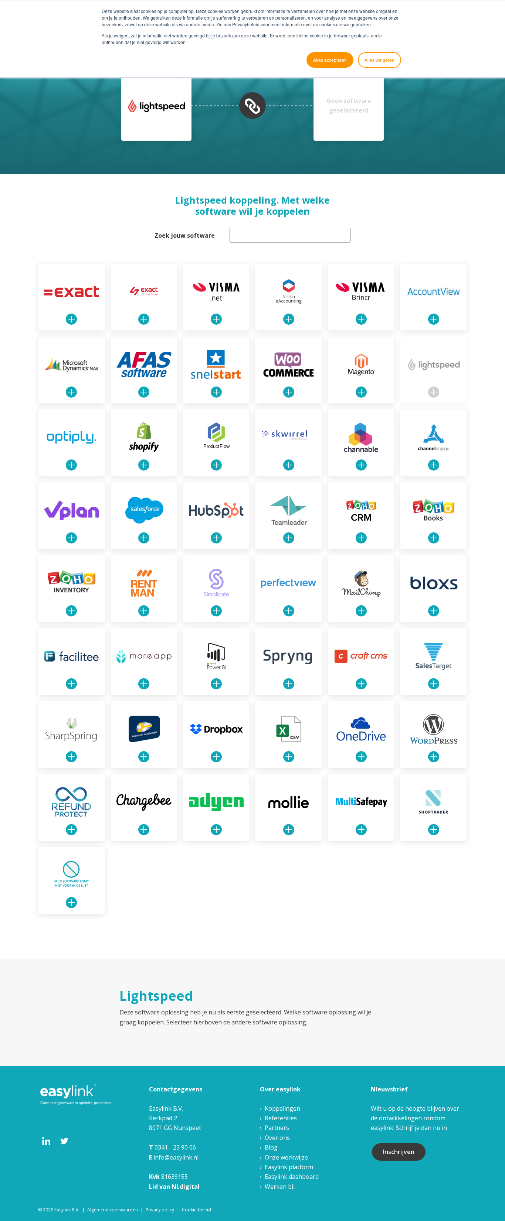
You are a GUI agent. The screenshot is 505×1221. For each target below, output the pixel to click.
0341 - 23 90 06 (175, 1147)
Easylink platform (289, 1167)
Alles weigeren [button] (379, 60)
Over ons (277, 1138)
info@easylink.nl (176, 1157)
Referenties (281, 1118)
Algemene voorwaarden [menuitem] (112, 1210)
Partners (277, 1128)
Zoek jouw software (185, 235)
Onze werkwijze (286, 1157)
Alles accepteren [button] (330, 60)
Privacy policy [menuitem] (160, 1210)
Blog (271, 1147)
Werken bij (280, 1186)
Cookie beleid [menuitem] (196, 1210)
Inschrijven (398, 1152)
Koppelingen (282, 1108)
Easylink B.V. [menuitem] (66, 1210)
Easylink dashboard (292, 1177)
